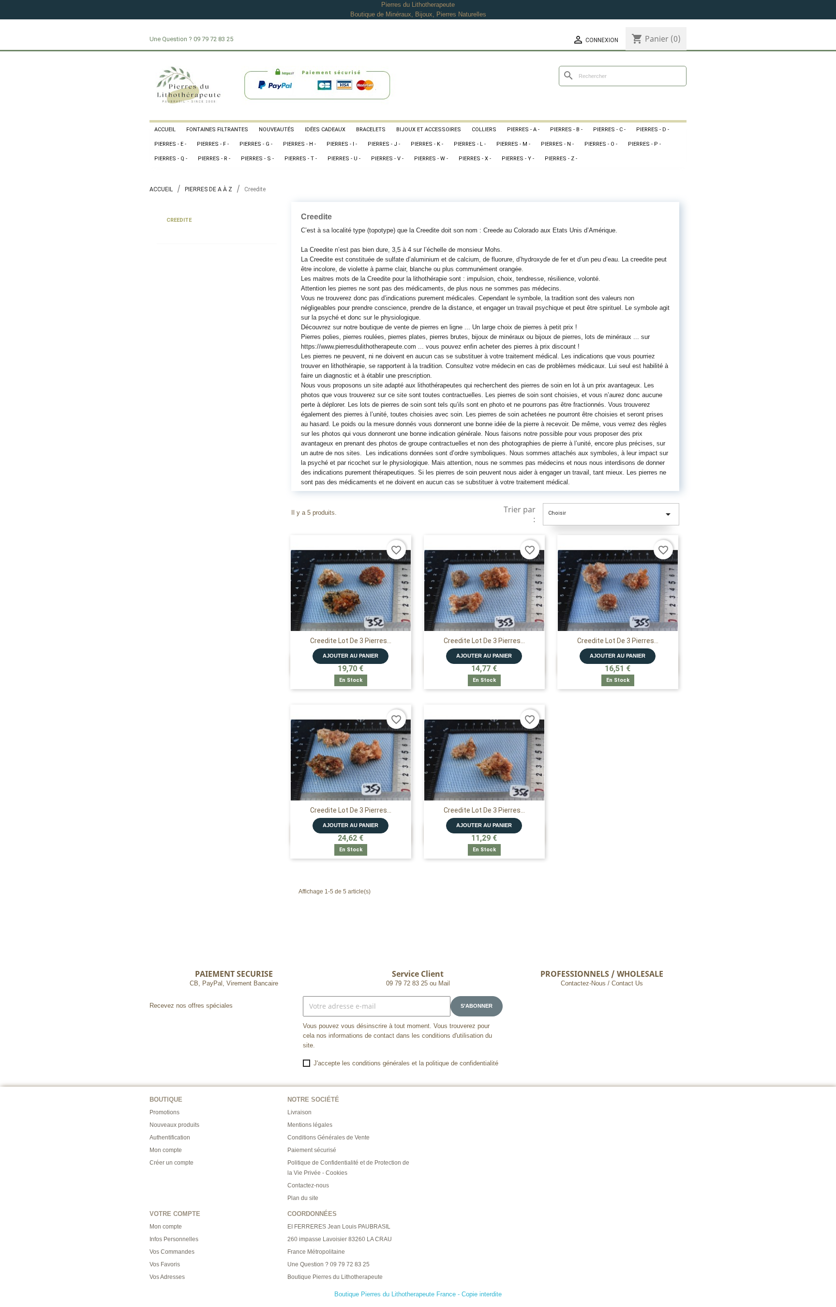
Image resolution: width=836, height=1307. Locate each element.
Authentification (169, 1137)
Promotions (164, 1112)
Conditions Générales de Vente (328, 1137)
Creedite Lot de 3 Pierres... (350, 641)
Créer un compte (171, 1162)
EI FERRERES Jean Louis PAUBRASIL (338, 1226)
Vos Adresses (167, 1277)
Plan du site (302, 1198)
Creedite (179, 220)
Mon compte (165, 1150)
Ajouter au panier (350, 656)
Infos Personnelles (173, 1239)
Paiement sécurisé (311, 1150)
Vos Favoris (164, 1264)
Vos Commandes (171, 1251)
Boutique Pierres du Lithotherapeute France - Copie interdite (418, 1294)
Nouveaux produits (174, 1125)
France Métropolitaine (316, 1251)
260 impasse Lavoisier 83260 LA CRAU (339, 1239)
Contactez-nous (308, 1185)
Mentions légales (309, 1125)
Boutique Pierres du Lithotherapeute (335, 1277)
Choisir (611, 514)
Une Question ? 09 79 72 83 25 (328, 1264)
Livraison (299, 1112)
